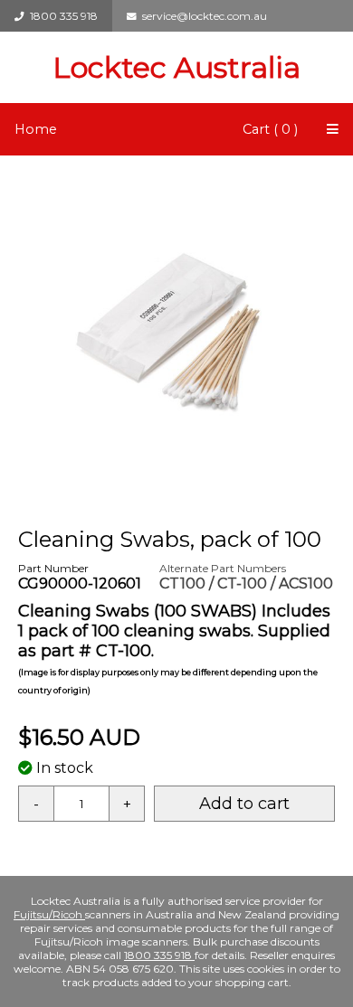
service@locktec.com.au (202, 16)
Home (35, 129)
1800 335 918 (61, 16)
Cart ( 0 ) (270, 129)
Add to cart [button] (244, 804)
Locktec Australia (176, 67)
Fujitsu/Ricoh (49, 914)
